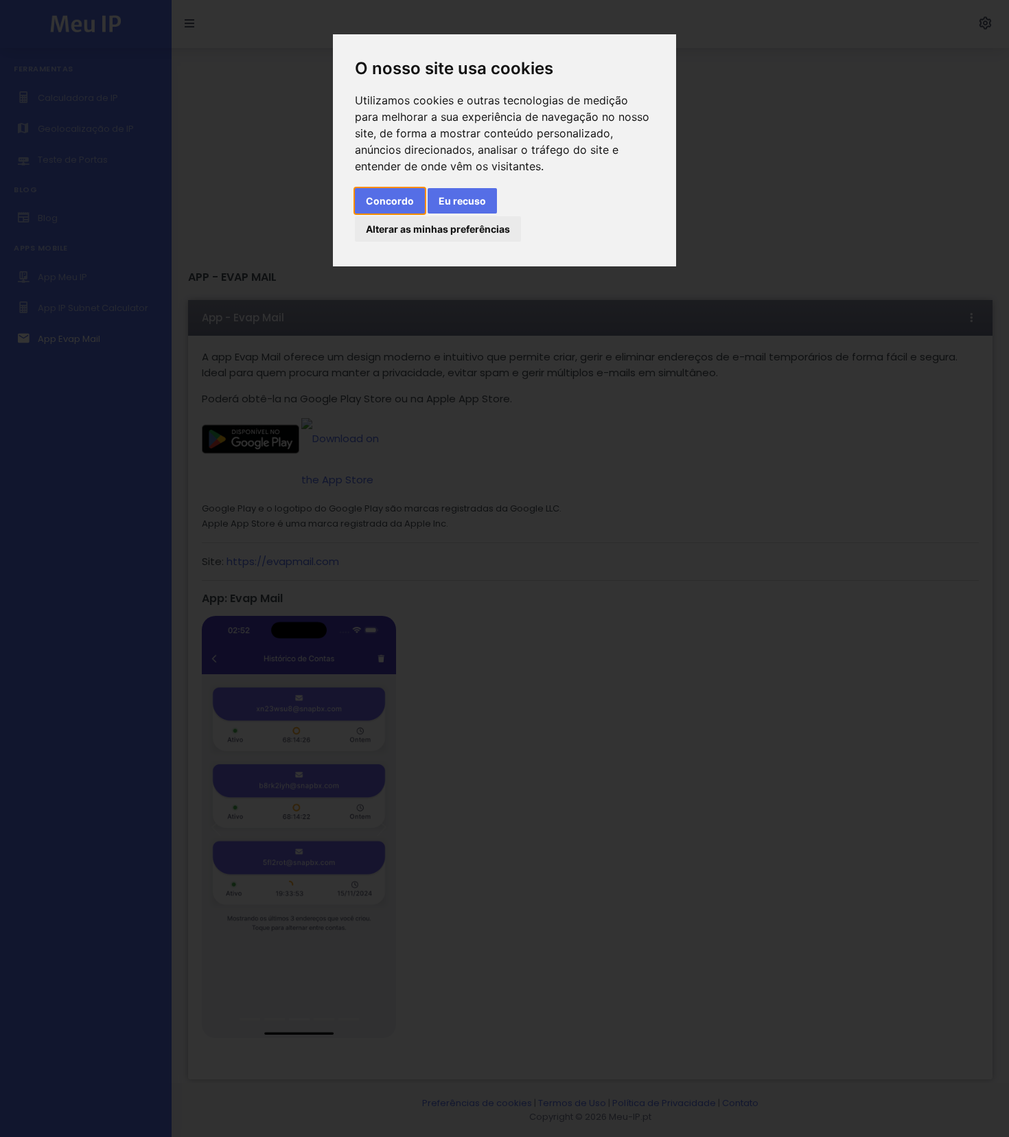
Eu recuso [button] (462, 201)
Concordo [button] (390, 201)
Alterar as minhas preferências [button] (438, 229)
